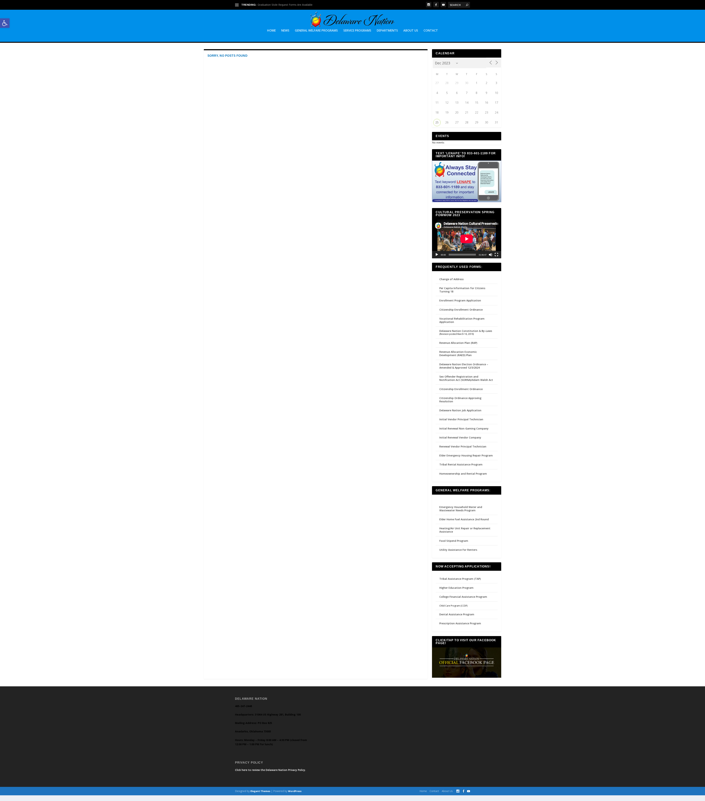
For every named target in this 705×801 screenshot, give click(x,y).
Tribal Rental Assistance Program (461, 464)
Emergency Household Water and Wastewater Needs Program (460, 508)
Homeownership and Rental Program (463, 473)
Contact (431, 30)
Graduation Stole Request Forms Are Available (285, 4)
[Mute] (490, 254)
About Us (410, 30)
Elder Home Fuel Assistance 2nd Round (464, 519)
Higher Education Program (456, 587)
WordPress (294, 791)
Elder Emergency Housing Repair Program (466, 455)
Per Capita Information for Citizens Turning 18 (462, 289)
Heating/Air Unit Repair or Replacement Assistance (464, 530)
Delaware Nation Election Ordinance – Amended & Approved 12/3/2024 (463, 366)
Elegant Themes (260, 791)
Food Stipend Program (453, 541)
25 (437, 122)
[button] (5, 23)
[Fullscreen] (496, 254)
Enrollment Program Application (460, 300)
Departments (387, 30)
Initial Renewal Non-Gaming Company (464, 428)
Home (271, 30)
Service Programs (357, 30)
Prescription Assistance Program (460, 623)
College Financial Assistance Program (463, 596)
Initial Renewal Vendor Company (460, 437)
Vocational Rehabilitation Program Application (462, 320)
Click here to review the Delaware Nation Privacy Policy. (270, 770)
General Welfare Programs (316, 30)
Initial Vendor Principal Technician (461, 419)
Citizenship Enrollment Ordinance (461, 309)
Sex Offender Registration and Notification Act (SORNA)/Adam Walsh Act (466, 378)
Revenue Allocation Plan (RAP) (458, 343)
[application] (466, 238)
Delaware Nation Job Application (460, 410)
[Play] (437, 254)
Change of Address (451, 279)
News (285, 30)
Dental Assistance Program (456, 614)
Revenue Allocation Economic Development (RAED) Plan (458, 353)
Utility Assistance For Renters (458, 549)
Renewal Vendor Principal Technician (462, 446)
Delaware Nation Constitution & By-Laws (465, 331)
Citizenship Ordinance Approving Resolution (460, 399)
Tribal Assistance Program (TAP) (460, 578)
